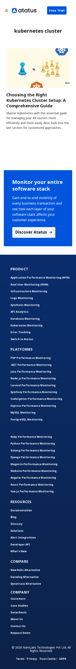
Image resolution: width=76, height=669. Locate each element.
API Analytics (20, 312)
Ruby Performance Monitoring (31, 437)
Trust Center (48, 659)
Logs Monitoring (22, 298)
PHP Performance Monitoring (31, 358)
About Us (17, 619)
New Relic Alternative (25, 570)
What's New (19, 551)
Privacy (32, 659)
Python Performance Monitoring (33, 443)
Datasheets (19, 612)
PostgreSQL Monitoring (27, 419)
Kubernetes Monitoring (27, 325)
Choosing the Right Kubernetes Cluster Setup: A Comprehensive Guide (36, 100)
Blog (13, 517)
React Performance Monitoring (32, 484)
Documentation (21, 510)
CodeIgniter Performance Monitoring (36, 399)
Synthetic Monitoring (25, 305)
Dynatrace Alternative (26, 584)
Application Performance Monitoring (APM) (40, 277)
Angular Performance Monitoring (33, 477)
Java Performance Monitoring (31, 371)
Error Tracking (20, 332)
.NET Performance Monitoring (31, 365)
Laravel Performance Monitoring (33, 385)
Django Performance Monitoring (33, 457)
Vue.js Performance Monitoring (32, 491)
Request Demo (20, 633)
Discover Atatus (31, 232)
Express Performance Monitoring (33, 406)
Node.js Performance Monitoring (33, 378)
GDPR (62, 659)
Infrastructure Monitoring (29, 291)
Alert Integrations (23, 537)
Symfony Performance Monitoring (34, 392)
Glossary (17, 524)
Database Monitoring (25, 318)
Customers (18, 598)
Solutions (17, 531)
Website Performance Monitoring (34, 471)
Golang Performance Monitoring (33, 450)
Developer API (20, 544)
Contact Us (18, 626)
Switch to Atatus (22, 339)
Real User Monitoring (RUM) (29, 284)
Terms (20, 659)
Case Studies (19, 605)
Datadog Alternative (25, 577)
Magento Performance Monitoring (34, 464)
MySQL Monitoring (23, 412)
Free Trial (56, 10)
